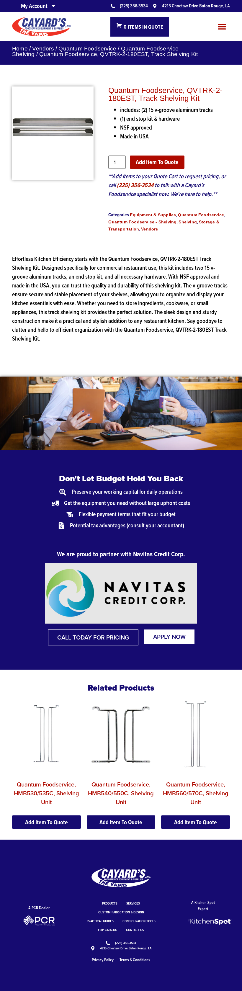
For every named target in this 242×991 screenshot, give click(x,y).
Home (20, 48)
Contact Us (135, 929)
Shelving (188, 222)
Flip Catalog (107, 929)
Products (109, 903)
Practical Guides (100, 920)
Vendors (43, 48)
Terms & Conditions (135, 960)
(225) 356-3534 (135, 185)
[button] (221, 26)
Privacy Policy (103, 960)
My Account (34, 6)
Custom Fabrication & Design (121, 912)
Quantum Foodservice (87, 48)
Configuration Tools (139, 920)
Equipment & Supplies (153, 214)
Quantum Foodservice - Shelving (142, 222)
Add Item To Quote (157, 162)
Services (133, 903)
